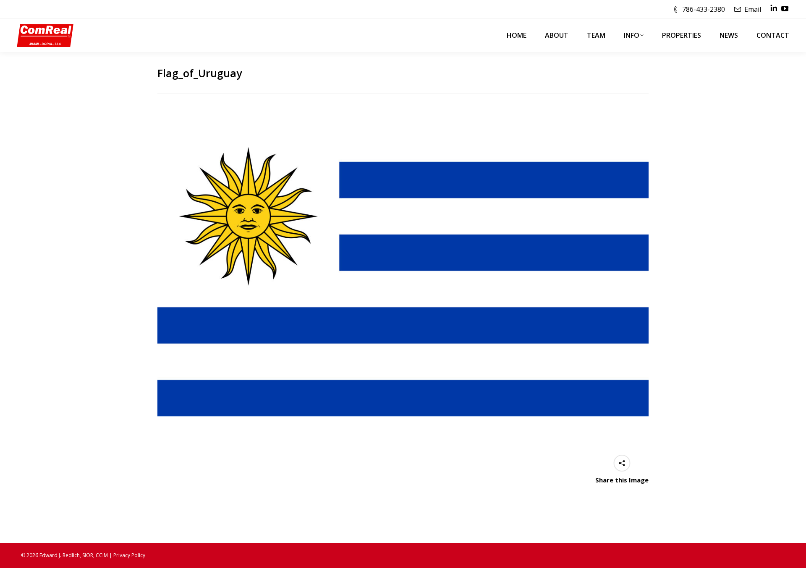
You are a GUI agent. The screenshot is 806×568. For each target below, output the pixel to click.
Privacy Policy (129, 555)
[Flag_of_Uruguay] (403, 289)
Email (752, 9)
